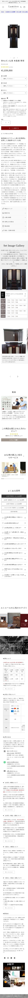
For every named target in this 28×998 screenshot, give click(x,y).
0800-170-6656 (10, 753)
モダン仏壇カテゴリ (14, 625)
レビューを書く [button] (14, 440)
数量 (2, 119)
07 (13, 302)
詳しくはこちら (9, 688)
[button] (3, 7)
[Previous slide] (2, 620)
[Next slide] (26, 620)
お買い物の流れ (14, 511)
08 (17, 302)
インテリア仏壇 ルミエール (15, 996)
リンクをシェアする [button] (8, 133)
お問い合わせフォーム (12, 771)
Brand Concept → (8, 651)
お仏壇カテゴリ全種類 (10, 11)
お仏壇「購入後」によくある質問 (14, 503)
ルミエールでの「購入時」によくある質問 (14, 507)
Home (2, 11)
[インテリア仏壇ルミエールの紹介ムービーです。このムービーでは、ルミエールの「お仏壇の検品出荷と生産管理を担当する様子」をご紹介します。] (14, 403)
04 (21, 300)
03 (17, 300)
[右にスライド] (17, 58)
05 (25, 300)
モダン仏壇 (18, 11)
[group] (10, 469)
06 (9, 302)
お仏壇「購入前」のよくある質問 (14, 496)
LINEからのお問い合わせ (13, 762)
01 (9, 300)
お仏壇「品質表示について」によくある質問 (14, 500)
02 (13, 300)
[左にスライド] (10, 58)
